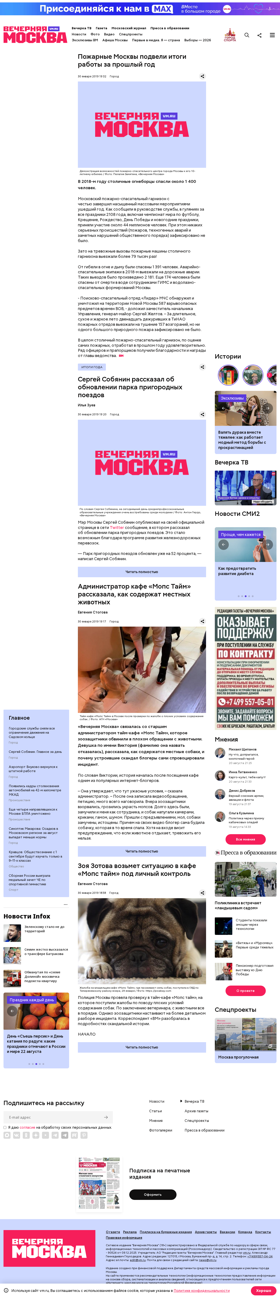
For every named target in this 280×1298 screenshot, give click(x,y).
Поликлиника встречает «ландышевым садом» (238, 905)
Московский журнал (129, 28)
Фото (95, 34)
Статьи (155, 1111)
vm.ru (246, 1253)
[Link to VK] (16, 1135)
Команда (245, 1232)
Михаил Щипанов (243, 749)
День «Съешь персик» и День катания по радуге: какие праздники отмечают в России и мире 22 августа (36, 1044)
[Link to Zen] (35, 1135)
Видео (109, 34)
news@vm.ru (207, 1260)
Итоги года (91, 367)
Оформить (153, 1194)
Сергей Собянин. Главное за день (35, 752)
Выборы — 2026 (197, 40)
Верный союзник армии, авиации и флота (246, 798)
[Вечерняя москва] (49, 1248)
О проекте (245, 991)
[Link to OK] (26, 1135)
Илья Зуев (86, 405)
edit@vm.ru (138, 1260)
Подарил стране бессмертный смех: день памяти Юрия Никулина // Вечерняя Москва (252, 375)
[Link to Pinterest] (84, 1135)
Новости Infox (27, 916)
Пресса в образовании (169, 28)
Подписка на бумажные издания (166, 1232)
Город (13, 742)
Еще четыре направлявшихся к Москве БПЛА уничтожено (33, 811)
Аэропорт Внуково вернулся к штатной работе (33, 769)
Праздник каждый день (32, 999)
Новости (79, 34)
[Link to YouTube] (45, 1135)
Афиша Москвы (115, 40)
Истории (228, 356)
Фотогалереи (160, 1130)
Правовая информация (124, 1237)
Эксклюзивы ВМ (85, 40)
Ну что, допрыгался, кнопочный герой (244, 756)
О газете (113, 1232)
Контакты (263, 1232)
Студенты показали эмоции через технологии (251, 924)
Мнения (226, 739)
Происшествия (19, 800)
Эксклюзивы (232, 398)
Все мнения (245, 839)
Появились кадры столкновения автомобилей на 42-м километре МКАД (35, 790)
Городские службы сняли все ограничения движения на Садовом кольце (32, 732)
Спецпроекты (130, 34)
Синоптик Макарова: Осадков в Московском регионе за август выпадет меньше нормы (33, 833)
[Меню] (272, 35)
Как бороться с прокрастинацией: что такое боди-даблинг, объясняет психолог (245, 408)
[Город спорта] (230, 35)
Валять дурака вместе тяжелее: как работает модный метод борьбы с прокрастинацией (242, 440)
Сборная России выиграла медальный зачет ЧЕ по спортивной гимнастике (29, 879)
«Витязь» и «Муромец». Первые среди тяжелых (254, 945)
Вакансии (227, 1232)
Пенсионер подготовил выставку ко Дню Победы (254, 970)
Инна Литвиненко (243, 772)
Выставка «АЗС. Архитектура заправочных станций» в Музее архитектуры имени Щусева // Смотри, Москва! (228, 375)
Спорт (13, 890)
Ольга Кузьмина (242, 813)
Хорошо (263, 1290)
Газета (101, 28)
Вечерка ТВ (81, 28)
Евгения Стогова (93, 612)
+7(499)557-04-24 (260, 1256)
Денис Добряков (242, 790)
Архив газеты (196, 1111)
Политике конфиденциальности (202, 1290)
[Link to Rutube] (74, 1135)
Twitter (117, 527)
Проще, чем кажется (241, 534)
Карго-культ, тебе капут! (247, 777)
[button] (12, 1011)
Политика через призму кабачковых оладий (246, 820)
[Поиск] (247, 35)
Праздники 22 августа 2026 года (36, 1011)
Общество (16, 866)
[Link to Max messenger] (7, 1135)
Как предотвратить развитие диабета (245, 544)
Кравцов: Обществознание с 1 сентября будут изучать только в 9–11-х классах (35, 856)
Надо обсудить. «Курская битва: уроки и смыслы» (245, 488)
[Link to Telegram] (55, 1135)
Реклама (130, 1232)
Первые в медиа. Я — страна (156, 40)
